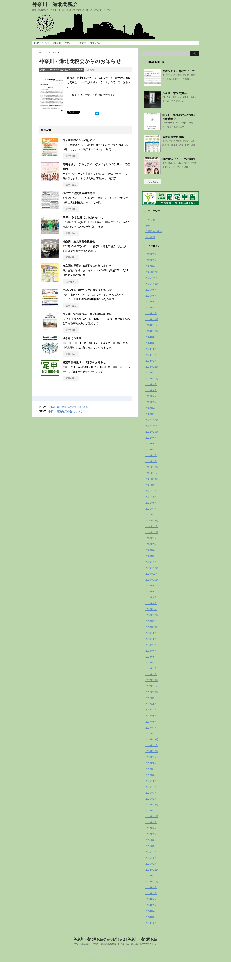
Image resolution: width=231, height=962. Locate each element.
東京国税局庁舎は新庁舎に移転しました (87, 265)
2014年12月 (151, 869)
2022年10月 (151, 431)
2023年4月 (151, 408)
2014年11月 (151, 875)
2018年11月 (151, 621)
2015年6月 (151, 840)
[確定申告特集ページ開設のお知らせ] (50, 374)
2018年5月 (151, 656)
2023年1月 (151, 414)
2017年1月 (151, 733)
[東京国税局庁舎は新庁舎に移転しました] (50, 280)
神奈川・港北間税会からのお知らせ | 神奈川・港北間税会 (115, 939)
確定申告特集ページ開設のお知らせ (84, 362)
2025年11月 (151, 278)
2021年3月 (151, 514)
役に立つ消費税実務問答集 (79, 193)
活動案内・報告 (153, 231)
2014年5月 (151, 905)
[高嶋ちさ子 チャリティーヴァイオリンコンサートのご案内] (50, 179)
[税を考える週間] (50, 353)
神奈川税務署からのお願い (79, 140)
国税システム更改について (178, 71)
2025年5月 (151, 301)
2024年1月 (151, 360)
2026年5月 (151, 260)
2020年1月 (151, 562)
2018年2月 (151, 668)
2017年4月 (151, 727)
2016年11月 (151, 745)
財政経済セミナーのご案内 (178, 159)
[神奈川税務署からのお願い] (50, 155)
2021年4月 (151, 508)
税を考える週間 (72, 338)
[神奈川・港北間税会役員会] (50, 256)
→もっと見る (152, 182)
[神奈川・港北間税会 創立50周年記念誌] (50, 329)
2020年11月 (151, 526)
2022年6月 (151, 437)
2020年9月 (151, 538)
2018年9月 (151, 633)
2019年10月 (151, 579)
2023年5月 (151, 402)
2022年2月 (151, 455)
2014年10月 (151, 881)
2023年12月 (151, 366)
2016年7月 (151, 769)
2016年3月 (151, 792)
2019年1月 (151, 609)
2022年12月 (151, 420)
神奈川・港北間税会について (57, 43)
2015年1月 (151, 863)
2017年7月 (151, 710)
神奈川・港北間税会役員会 (79, 241)
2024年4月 (151, 355)
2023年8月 (151, 390)
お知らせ (90, 69)
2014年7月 (151, 893)
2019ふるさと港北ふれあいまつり (83, 217)
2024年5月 (151, 349)
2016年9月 (151, 757)
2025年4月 (151, 307)
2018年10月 (151, 627)
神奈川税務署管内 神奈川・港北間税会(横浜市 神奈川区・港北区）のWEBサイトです (115, 943)
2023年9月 (151, 384)
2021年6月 (151, 497)
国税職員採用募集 (173, 137)
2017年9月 (151, 698)
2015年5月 (151, 846)
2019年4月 (151, 603)
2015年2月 (151, 858)
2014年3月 (151, 917)
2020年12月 (151, 520)
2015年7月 (151, 834)
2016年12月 (151, 739)
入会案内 (81, 43)
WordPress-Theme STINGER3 (115, 948)
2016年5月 (151, 781)
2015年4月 (151, 852)
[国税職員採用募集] (152, 150)
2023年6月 (151, 396)
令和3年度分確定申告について (65, 411)
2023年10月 (151, 378)
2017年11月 (151, 686)
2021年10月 (151, 479)
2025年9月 (151, 289)
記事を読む (71, 156)
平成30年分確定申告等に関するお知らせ (87, 289)
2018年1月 (151, 674)
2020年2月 (151, 556)
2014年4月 (151, 911)
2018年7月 (151, 644)
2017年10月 (151, 692)
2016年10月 (151, 751)
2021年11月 (151, 473)
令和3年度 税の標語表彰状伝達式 (68, 406)
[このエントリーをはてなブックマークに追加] (97, 112)
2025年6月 (151, 295)
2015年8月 (151, 828)
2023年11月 (151, 372)
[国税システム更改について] (152, 85)
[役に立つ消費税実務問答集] (50, 208)
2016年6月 (151, 775)
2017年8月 (151, 704)
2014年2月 (151, 923)
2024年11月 (151, 325)
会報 (147, 225)
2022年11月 (151, 426)
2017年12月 (151, 680)
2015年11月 (151, 810)
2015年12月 (151, 804)
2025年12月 (151, 272)
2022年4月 (151, 449)
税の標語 (150, 237)
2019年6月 (151, 591)
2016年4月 (151, 786)
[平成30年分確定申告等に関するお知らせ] (50, 304)
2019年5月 (151, 597)
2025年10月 (151, 284)
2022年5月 (151, 443)
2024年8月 (151, 337)
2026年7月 (151, 254)
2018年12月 (151, 615)
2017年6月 (151, 715)
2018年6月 (151, 650)
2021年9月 (151, 485)
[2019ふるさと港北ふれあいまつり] (50, 232)
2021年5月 (151, 502)
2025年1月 (151, 313)
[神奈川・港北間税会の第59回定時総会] (152, 128)
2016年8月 (151, 763)
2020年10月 (151, 532)
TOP (36, 43)
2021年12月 (151, 467)
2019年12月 (151, 568)
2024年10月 (151, 331)
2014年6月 (151, 899)
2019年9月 (151, 585)
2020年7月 (151, 544)
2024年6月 (151, 343)
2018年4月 (151, 662)
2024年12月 (151, 319)
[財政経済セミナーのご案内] (152, 172)
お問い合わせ (97, 43)
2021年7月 (151, 491)
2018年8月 (151, 639)
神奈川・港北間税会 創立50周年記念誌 (87, 314)
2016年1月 (151, 798)
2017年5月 (151, 721)
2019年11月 (151, 573)
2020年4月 (151, 550)
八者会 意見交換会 (174, 93)
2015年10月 (151, 816)
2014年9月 (151, 887)
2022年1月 (151, 461)
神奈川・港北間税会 (55, 4)
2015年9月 (151, 822)
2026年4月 (151, 266)
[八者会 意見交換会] (152, 106)
